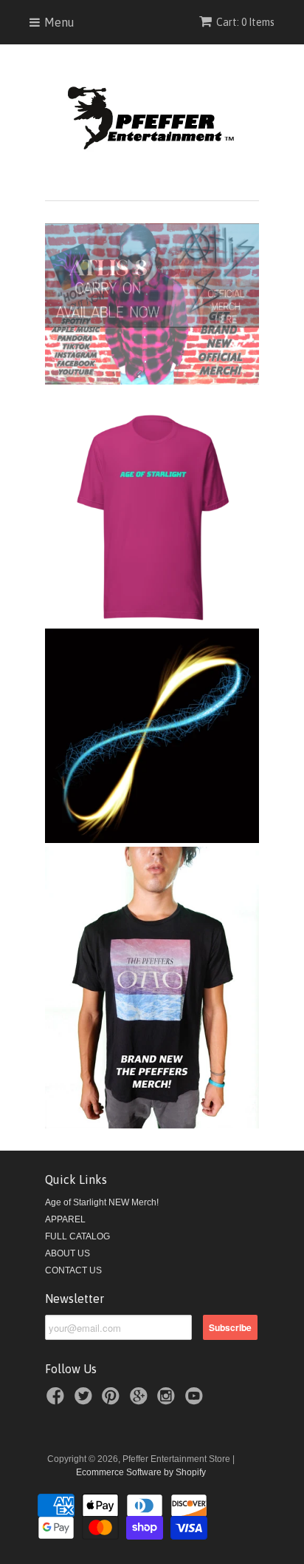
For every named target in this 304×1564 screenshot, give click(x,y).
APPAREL (65, 1219)
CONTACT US (73, 1270)
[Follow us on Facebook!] (57, 1400)
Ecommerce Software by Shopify (141, 1472)
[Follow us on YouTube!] (196, 1400)
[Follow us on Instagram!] (168, 1400)
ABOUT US (67, 1253)
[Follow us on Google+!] (141, 1400)
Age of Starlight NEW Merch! (102, 1202)
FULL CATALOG (77, 1236)
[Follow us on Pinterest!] (113, 1400)
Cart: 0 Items (245, 22)
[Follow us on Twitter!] (86, 1400)
